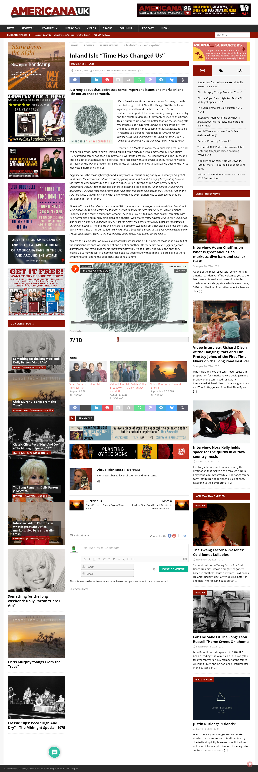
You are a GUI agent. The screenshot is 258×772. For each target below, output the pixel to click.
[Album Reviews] (221, 698)
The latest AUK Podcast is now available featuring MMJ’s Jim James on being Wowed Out (220, 151)
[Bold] (84, 559)
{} (128, 559)
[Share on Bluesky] (171, 80)
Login (184, 535)
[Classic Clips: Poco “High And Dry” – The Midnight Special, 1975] (36, 437)
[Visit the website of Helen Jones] (98, 481)
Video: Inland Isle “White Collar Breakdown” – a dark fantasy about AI (128, 387)
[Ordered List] (104, 559)
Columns (126, 28)
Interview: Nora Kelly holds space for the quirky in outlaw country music (219, 452)
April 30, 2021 (81, 70)
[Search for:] (232, 34)
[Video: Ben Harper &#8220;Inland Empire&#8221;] (168, 371)
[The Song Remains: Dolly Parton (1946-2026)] (36, 480)
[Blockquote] (114, 559)
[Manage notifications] (250, 764)
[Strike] (99, 559)
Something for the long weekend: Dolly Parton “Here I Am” (36, 360)
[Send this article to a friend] (118, 80)
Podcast (148, 28)
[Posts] (202, 70)
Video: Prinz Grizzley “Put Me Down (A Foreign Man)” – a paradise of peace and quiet (221, 164)
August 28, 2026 (32, 367)
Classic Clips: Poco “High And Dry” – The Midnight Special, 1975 (36, 446)
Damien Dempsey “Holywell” (213, 141)
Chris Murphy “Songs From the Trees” (34, 403)
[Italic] (89, 559)
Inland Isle (85, 418)
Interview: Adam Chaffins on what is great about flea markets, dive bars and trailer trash (34, 528)
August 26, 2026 (204, 366)
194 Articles (133, 469)
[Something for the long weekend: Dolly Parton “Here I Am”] (36, 351)
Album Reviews (119, 70)
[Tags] (221, 70)
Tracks (107, 28)
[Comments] (240, 70)
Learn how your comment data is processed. (142, 581)
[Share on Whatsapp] (139, 80)
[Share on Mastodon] (150, 80)
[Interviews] (221, 221)
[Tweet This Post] (85, 80)
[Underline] (94, 559)
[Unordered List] (109, 559)
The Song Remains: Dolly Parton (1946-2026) (35, 489)
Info (164, 28)
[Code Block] (119, 559)
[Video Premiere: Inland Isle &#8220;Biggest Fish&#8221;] (88, 371)
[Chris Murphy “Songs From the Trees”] (36, 394)
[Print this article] (128, 80)
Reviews (26, 28)
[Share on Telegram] (161, 80)
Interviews (72, 28)
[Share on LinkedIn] (96, 80)
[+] (133, 559)
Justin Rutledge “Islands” (214, 723)
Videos (91, 28)
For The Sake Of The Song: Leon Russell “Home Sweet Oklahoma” (221, 639)
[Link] (123, 559)
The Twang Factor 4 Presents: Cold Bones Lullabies (218, 552)
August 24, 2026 (204, 461)
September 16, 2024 (206, 646)
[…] (200, 291)
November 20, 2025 (206, 559)
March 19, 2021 (204, 728)
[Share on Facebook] (75, 80)
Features (48, 28)
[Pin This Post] (107, 80)
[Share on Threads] (182, 80)
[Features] (221, 524)
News (10, 28)
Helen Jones (99, 70)
